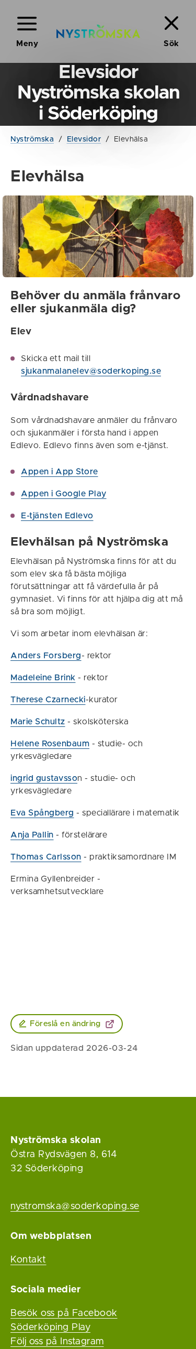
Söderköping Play (50, 1327)
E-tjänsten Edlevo (57, 516)
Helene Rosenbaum (49, 743)
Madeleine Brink (43, 677)
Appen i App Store (59, 471)
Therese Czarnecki (48, 699)
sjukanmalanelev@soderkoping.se (91, 371)
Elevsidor (84, 139)
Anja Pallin (32, 835)
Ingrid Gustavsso (43, 778)
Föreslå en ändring (65, 1024)
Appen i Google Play (64, 493)
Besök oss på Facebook (64, 1313)
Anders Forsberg (46, 655)
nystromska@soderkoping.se (75, 1206)
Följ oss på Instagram (57, 1341)
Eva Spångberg (42, 813)
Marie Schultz (37, 721)
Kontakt (28, 1260)
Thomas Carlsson (46, 857)
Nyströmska (32, 139)
